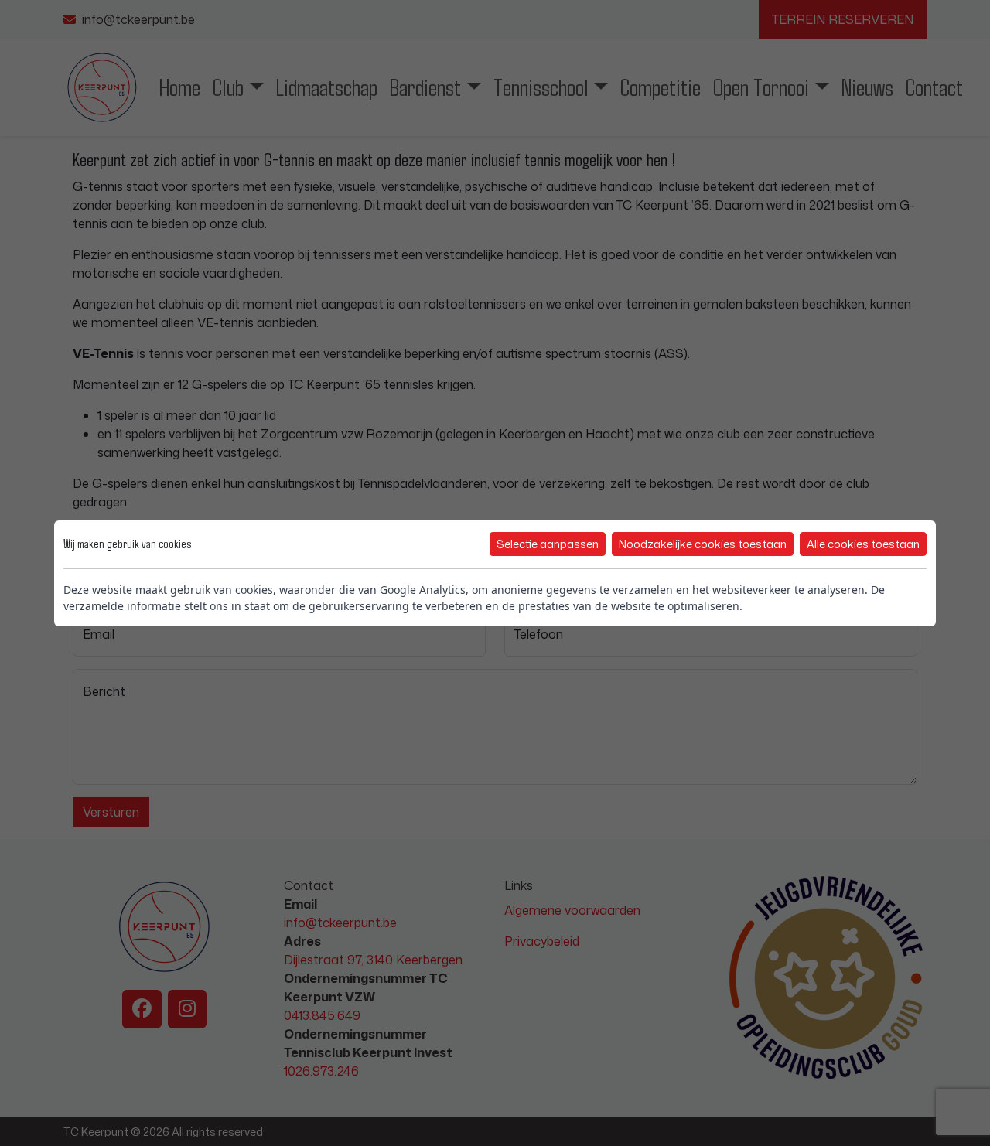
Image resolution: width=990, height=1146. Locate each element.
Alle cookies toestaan (863, 544)
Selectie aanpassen (548, 544)
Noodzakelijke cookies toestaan (703, 544)
